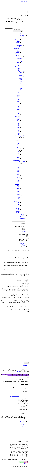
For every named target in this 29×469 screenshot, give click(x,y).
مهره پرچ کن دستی (20, 78)
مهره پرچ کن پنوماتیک (20, 74)
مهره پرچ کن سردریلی (20, 82)
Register (23, 231)
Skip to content (24, 1)
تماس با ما (22, 421)
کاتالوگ (23, 426)
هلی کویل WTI (21, 88)
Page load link (25, 463)
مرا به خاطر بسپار (19, 226)
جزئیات (18, 371)
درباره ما (23, 424)
